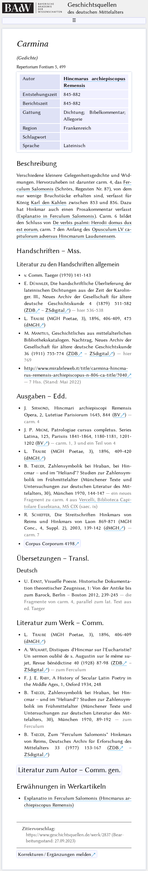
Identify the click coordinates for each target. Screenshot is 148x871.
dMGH (33, 325)
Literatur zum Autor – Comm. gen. (69, 770)
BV (117, 414)
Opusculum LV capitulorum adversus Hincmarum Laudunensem (74, 232)
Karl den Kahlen (48, 202)
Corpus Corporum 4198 (50, 543)
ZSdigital (55, 310)
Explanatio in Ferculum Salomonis (56, 216)
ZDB (31, 310)
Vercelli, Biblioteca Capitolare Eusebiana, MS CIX (78, 503)
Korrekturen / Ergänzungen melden (54, 854)
